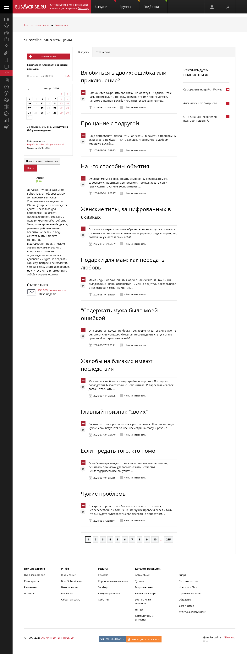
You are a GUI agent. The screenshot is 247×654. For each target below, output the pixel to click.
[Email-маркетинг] (6, 127)
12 (42, 103)
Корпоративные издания (113, 581)
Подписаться (48, 56)
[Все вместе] (6, 19)
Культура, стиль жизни (37, 25)
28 (54, 112)
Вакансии (67, 593)
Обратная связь (70, 599)
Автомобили (142, 575)
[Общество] (6, 86)
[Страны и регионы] (6, 107)
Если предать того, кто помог (119, 450)
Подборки (151, 7)
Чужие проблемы (104, 493)
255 (168, 539)
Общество (185, 599)
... (161, 539)
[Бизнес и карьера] (6, 39)
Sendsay (103, 587)
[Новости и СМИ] (6, 80)
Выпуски (101, 7)
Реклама (103, 575)
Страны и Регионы (190, 593)
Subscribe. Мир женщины (48, 40)
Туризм (139, 581)
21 (54, 108)
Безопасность (69, 587)
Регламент (30, 587)
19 (42, 108)
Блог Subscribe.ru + (72, 581)
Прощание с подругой (110, 123)
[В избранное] (84, 99)
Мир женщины (144, 587)
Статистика (37, 284)
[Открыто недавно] (6, 26)
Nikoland (229, 637)
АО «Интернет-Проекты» (57, 637)
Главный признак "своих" (114, 411)
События (103, 599)
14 (54, 103)
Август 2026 (51, 88)
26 (42, 112)
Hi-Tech (139, 609)
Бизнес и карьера (145, 593)
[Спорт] (6, 100)
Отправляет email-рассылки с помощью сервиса (69, 6)
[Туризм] (6, 113)
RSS (67, 76)
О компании (68, 575)
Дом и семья (186, 605)
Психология (61, 25)
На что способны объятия (115, 166)
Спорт (182, 575)
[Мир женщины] (6, 53)
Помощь (29, 593)
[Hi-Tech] (6, 60)
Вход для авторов (34, 575)
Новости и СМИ (188, 587)
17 (29, 108)
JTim (39, 181)
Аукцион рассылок (109, 593)
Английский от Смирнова (200, 103)
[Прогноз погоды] (6, 93)
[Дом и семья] (6, 46)
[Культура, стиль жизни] (6, 73)
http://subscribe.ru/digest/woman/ (45, 144)
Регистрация (31, 581)
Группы (125, 7)
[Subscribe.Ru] (30, 6)
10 (29, 103)
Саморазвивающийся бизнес (202, 89)
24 (29, 112)
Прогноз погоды (189, 581)
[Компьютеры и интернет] (6, 66)
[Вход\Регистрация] (212, 6)
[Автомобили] (6, 33)
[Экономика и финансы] (6, 120)
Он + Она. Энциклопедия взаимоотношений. (200, 118)
